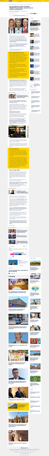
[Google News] (28, 453)
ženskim (11, 122)
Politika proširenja (14, 4)
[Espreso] (17, 450)
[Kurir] (14, 450)
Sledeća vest (24, 246)
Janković (25, 85)
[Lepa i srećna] (25, 450)
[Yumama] (34, 450)
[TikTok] (27, 453)
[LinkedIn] (23, 453)
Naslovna (10, 4)
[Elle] (19, 450)
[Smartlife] (28, 450)
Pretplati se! (21, 265)
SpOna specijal (10, 250)
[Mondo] (12, 450)
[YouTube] (25, 453)
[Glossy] (23, 450)
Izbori (17, 4)
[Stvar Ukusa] (37, 450)
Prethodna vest (12, 246)
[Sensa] (31, 450)
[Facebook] (22, 453)
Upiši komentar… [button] (13, 273)
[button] (27, 13)
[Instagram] (20, 453)
